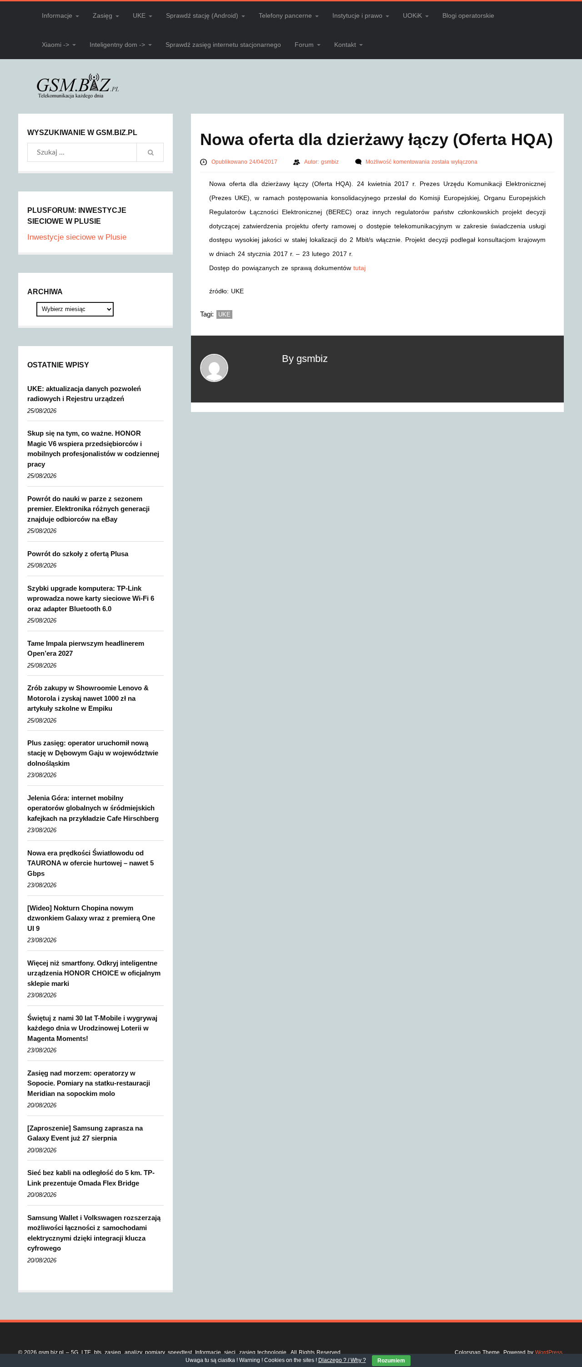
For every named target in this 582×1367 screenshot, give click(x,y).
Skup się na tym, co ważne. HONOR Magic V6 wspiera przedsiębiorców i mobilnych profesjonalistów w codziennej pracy (93, 448)
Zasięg (102, 15)
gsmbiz (331, 162)
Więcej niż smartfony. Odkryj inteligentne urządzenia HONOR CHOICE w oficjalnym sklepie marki (94, 973)
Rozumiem (391, 1360)
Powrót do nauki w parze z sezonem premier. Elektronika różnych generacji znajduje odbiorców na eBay (88, 509)
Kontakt (345, 44)
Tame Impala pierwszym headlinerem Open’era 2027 (85, 648)
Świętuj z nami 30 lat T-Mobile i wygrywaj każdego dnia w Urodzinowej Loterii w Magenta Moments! (92, 1028)
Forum (304, 44)
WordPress (548, 1352)
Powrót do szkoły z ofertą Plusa (77, 554)
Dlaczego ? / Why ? (342, 1360)
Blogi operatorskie (468, 15)
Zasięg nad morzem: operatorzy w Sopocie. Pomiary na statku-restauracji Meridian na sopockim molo (88, 1083)
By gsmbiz (305, 358)
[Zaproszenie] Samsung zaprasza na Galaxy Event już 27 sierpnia (85, 1133)
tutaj (359, 267)
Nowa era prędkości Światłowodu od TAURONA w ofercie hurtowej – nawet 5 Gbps (90, 863)
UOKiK (412, 15)
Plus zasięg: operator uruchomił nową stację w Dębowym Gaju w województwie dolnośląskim (92, 753)
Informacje (57, 15)
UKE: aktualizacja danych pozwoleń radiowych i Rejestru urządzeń (84, 394)
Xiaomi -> (55, 44)
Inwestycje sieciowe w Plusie (76, 237)
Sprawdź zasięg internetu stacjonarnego (223, 44)
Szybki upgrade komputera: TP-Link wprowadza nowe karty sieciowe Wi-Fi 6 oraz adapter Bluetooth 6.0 (90, 598)
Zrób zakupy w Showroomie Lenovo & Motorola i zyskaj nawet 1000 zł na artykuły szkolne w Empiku (88, 698)
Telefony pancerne (285, 15)
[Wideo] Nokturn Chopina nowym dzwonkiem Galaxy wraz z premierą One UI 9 (91, 918)
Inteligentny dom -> (117, 44)
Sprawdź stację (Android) (202, 15)
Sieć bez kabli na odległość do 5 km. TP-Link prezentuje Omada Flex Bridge (91, 1178)
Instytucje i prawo (357, 15)
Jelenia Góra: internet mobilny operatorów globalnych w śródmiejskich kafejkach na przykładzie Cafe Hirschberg (93, 808)
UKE (139, 15)
